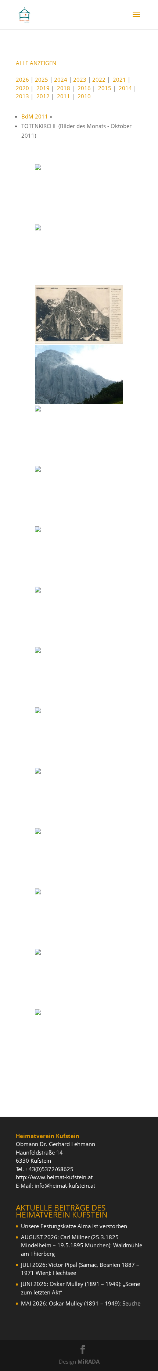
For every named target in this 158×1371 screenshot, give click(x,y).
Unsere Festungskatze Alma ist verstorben (74, 1226)
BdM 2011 (34, 116)
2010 (84, 96)
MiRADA (89, 1361)
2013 (22, 96)
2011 (63, 96)
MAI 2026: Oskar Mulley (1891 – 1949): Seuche (80, 1303)
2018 (63, 88)
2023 (79, 79)
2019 (43, 88)
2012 (43, 96)
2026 (22, 79)
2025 (41, 79)
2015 (104, 88)
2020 (22, 88)
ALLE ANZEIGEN (36, 63)
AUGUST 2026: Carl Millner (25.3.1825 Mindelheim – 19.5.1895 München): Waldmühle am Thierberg (81, 1245)
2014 (125, 88)
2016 (84, 88)
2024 (60, 79)
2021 (119, 79)
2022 (98, 79)
